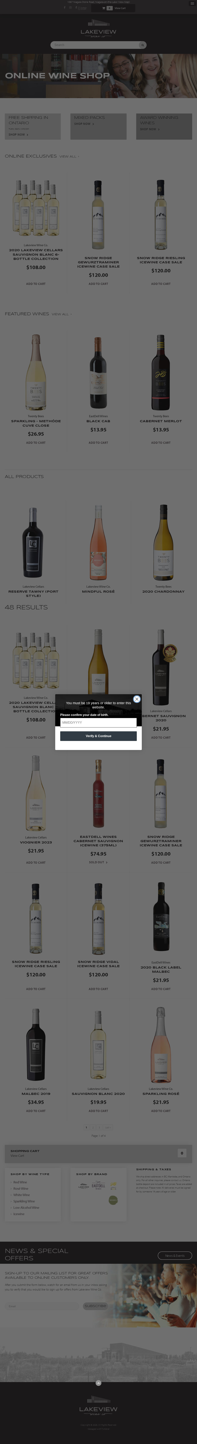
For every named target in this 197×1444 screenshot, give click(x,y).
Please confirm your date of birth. (84, 715)
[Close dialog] (137, 699)
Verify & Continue (98, 736)
